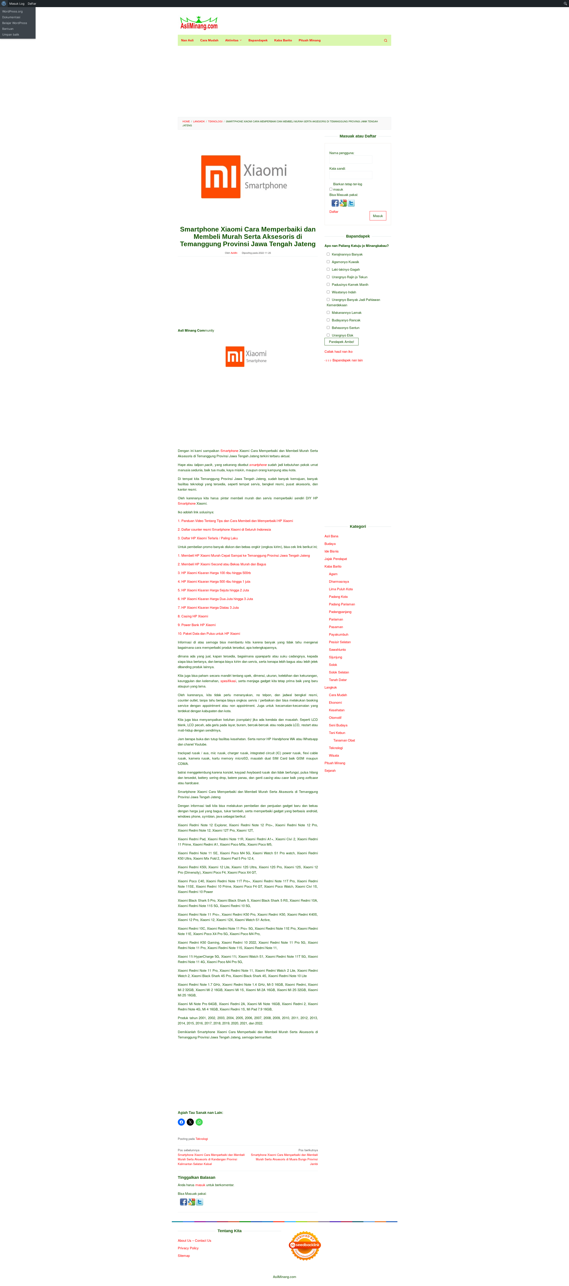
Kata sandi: (337, 168)
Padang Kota (338, 596)
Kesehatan (337, 710)
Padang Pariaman (342, 604)
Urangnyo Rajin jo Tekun (349, 277)
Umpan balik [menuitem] (10, 34)
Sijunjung (335, 657)
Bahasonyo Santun (345, 327)
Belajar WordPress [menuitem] (14, 23)
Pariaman (336, 619)
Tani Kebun (337, 732)
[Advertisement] (284, 81)
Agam (333, 573)
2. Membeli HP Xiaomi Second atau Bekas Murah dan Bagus (222, 564)
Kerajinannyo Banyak (347, 254)
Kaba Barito (333, 566)
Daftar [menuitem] (32, 3)
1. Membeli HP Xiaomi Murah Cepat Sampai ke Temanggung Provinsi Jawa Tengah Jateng (244, 555)
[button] (184, 1201)
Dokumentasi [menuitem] (11, 17)
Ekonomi (335, 702)
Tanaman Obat (344, 740)
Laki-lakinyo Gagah (346, 269)
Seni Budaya (338, 725)
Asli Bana (331, 536)
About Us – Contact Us (194, 1240)
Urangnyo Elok (342, 335)
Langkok (331, 687)
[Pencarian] (385, 40)
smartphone (258, 464)
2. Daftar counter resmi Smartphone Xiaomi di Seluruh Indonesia (224, 529)
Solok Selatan (339, 672)
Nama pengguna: (341, 152)
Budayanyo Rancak (346, 320)
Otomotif (335, 717)
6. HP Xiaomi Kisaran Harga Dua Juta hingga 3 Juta (215, 598)
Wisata (334, 755)
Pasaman (336, 626)
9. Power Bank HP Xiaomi (197, 624)
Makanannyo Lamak (347, 312)
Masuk (378, 215)
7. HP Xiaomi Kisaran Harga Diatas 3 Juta (208, 607)
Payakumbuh (338, 634)
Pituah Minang (335, 762)
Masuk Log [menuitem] (16, 3)
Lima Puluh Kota (341, 589)
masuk (200, 1184)
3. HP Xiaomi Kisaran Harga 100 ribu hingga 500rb (214, 572)
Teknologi (202, 1139)
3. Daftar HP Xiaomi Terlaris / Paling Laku (208, 538)
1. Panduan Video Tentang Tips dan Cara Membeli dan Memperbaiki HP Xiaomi (235, 520)
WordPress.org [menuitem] (12, 11)
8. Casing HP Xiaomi (193, 616)
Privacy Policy (188, 1248)
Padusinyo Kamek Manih (350, 284)
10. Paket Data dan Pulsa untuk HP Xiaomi (209, 633)
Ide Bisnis (332, 551)
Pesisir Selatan (340, 641)
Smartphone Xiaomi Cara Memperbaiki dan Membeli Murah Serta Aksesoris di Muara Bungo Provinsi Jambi (284, 1157)
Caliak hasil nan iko (339, 351)
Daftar (333, 211)
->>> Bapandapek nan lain (344, 360)
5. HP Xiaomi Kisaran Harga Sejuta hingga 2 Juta (213, 590)
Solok (333, 664)
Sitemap (184, 1255)
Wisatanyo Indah (344, 292)
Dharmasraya (339, 581)
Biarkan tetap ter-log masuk (347, 186)
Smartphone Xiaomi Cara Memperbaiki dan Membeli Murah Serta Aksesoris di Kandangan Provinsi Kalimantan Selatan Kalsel (211, 1157)
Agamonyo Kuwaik (345, 262)
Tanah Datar (338, 679)
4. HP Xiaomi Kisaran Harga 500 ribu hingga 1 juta (214, 581)
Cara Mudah (338, 694)
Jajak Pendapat (336, 558)
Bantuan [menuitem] (8, 28)
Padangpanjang (340, 611)
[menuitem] (4, 3)
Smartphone (229, 450)
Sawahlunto (337, 649)
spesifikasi (228, 680)
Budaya (330, 543)
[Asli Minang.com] (199, 22)
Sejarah (330, 770)
